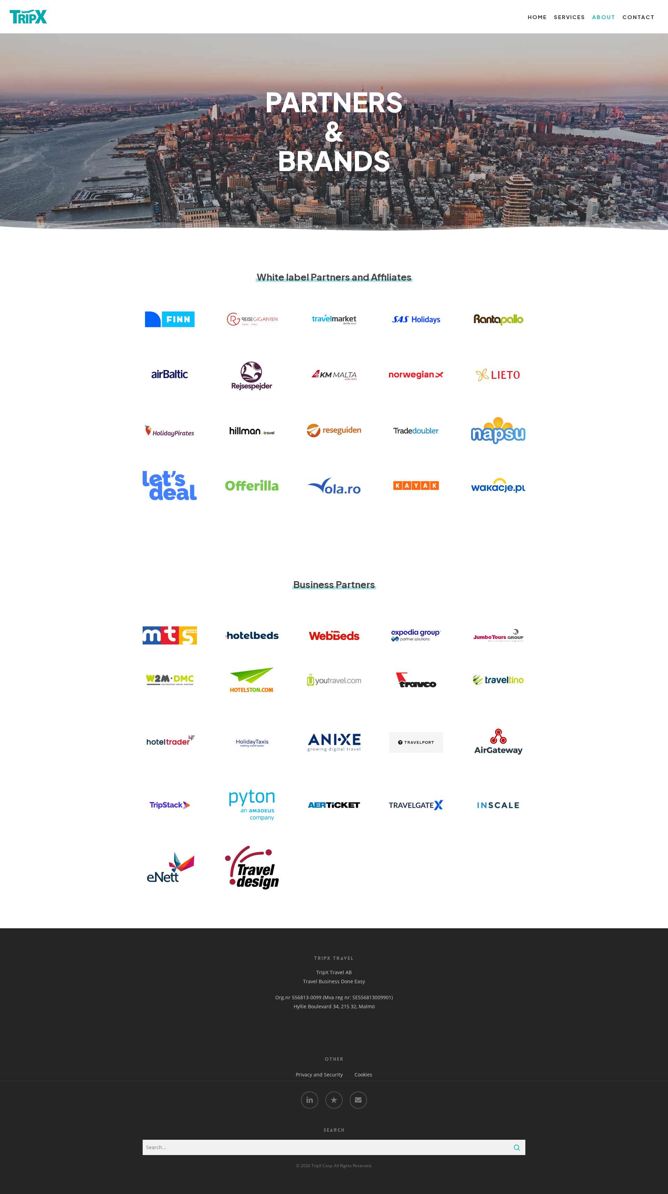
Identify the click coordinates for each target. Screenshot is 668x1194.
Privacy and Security (319, 1074)
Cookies (363, 1074)
